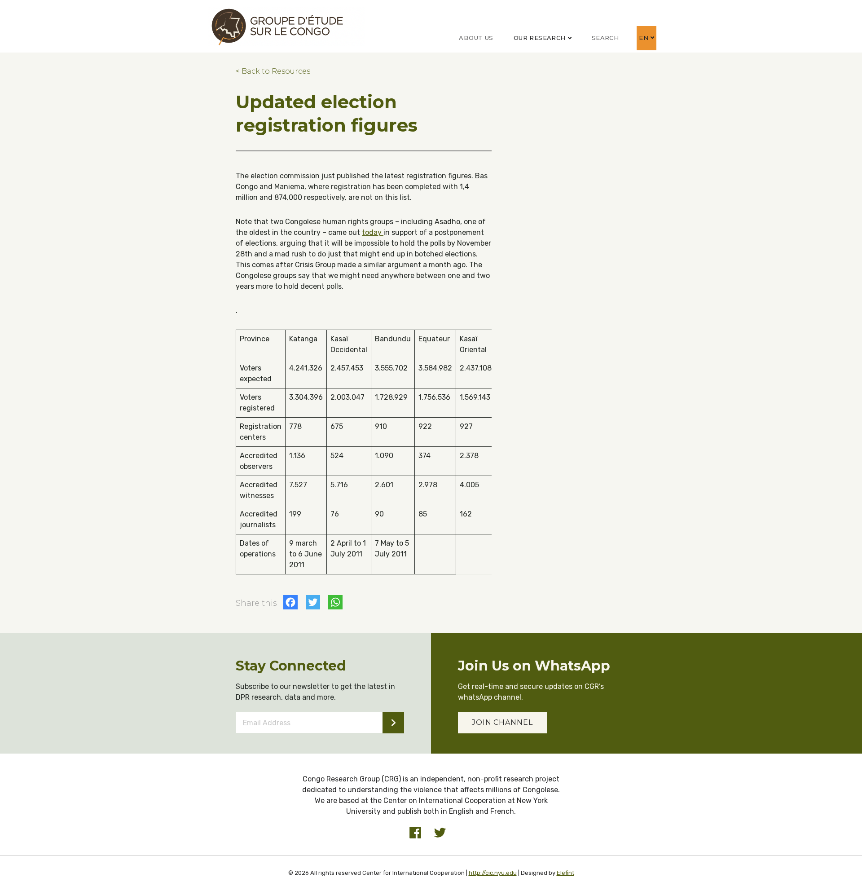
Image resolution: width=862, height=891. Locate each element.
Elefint (565, 872)
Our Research (540, 37)
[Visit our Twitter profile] (440, 833)
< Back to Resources (273, 71)
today (372, 232)
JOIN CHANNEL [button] (502, 722)
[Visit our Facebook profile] (415, 833)
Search (605, 37)
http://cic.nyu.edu (493, 872)
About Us (476, 37)
